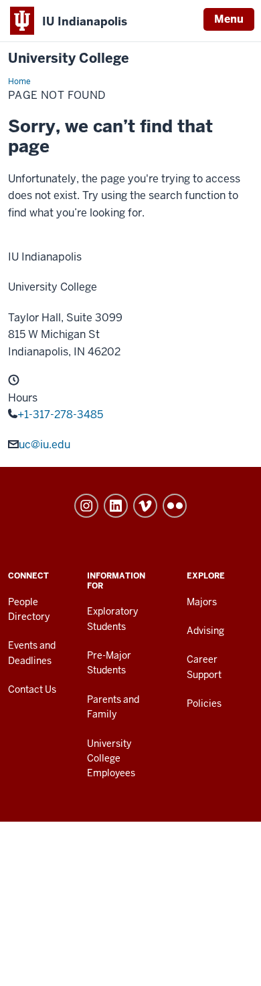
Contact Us (32, 689)
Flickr (175, 506)
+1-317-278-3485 (60, 414)
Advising (205, 631)
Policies (204, 703)
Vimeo (145, 506)
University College (68, 58)
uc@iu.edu (44, 445)
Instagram (86, 506)
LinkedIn (116, 506)
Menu (229, 19)
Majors (202, 602)
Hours (22, 398)
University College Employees (111, 758)
